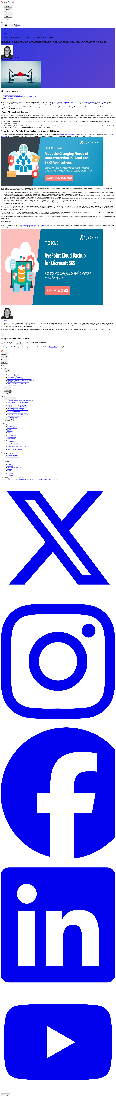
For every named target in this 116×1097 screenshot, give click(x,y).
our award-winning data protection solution (34, 225)
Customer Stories (12, 428)
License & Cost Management (15, 416)
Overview (10, 463)
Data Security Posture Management (16, 446)
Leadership (10, 466)
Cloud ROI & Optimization (14, 376)
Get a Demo (20, 344)
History (9, 464)
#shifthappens (11, 438)
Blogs (5, 33)
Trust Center (31, 479)
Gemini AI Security (12, 444)
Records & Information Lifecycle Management (20, 400)
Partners (6, 11)
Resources (7, 13)
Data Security (11, 441)
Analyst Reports (11, 435)
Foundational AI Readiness (14, 372)
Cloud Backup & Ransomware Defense (18, 402)
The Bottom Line (8, 98)
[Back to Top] (2, 334)
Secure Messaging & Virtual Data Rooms (18, 414)
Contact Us (10, 475)
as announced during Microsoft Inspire (62, 102)
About (6, 19)
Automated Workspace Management (17, 413)
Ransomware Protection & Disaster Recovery (19, 379)
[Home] (5, 29)
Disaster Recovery (12, 448)
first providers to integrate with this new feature (93, 102)
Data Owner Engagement (14, 417)
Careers (9, 470)
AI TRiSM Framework (13, 443)
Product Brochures (12, 437)
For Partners (8, 420)
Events (9, 434)
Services (7, 16)
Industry (7, 387)
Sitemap (3, 479)
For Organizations (9, 399)
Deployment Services (13, 457)
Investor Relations (12, 472)
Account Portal (11, 426)
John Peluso (4, 320)
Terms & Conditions (12, 479)
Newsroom (10, 473)
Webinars (9, 431)
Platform (7, 9)
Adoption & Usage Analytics (15, 411)
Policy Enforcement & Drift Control (17, 407)
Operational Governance (14, 385)
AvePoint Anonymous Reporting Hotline (46, 479)
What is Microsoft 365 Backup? (12, 95)
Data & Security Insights (14, 403)
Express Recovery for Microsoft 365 (17, 405)
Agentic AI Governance (13, 374)
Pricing (18, 25)
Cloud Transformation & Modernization (18, 382)
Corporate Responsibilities (14, 467)
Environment (8, 390)
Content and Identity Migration (15, 408)
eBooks (9, 429)
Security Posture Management (15, 377)
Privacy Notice (53, 347)
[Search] (2, 23)
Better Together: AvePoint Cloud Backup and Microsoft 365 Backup (22, 96)
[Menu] (2, 25)
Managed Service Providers (14, 449)
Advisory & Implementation (15, 455)
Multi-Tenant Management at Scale (16, 383)
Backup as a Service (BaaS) (67, 134)
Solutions (7, 6)
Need (6, 371)
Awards (9, 469)
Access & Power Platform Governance (17, 410)
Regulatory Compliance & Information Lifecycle (20, 380)
